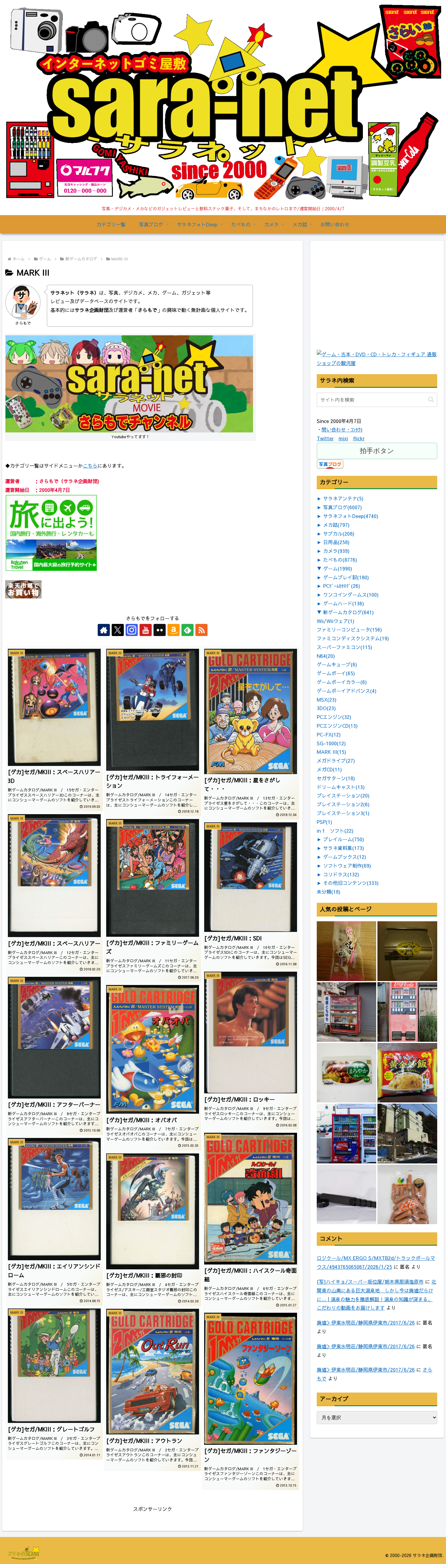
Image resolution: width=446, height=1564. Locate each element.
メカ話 (336, 524)
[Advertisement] (362, 309)
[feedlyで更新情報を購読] (187, 630)
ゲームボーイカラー (342, 682)
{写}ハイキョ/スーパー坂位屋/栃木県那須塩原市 (370, 1281)
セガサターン (336, 778)
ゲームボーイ (336, 673)
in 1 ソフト (335, 830)
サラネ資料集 (343, 848)
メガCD (329, 769)
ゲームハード (343, 603)
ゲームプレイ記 (346, 577)
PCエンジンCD (337, 725)
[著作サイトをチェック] (104, 630)
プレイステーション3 (343, 813)
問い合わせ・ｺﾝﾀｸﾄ (342, 429)
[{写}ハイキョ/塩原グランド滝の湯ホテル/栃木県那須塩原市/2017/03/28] (407, 1133)
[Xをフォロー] (118, 630)
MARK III (331, 751)
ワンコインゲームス (351, 594)
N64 (326, 655)
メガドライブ (336, 760)
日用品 (336, 542)
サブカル (338, 533)
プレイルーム (343, 839)
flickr (359, 438)
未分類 (328, 891)
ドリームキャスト (341, 787)
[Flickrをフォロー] (160, 630)
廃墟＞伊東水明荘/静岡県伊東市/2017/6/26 (366, 1322)
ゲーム (337, 568)
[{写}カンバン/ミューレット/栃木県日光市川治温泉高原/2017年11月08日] (407, 951)
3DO (326, 708)
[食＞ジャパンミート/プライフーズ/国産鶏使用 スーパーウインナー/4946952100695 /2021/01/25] (407, 1194)
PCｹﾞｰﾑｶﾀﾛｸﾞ (341, 585)
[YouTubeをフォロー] (146, 630)
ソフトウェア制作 (347, 865)
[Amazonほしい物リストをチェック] (173, 630)
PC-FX (329, 734)
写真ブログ (342, 507)
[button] (431, 399)
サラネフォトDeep (350, 516)
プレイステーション (343, 795)
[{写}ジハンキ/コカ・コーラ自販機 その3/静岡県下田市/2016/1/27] (346, 1133)
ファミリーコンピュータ (349, 629)
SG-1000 (331, 743)
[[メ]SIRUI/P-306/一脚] (346, 1194)
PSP (324, 821)
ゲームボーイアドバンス (347, 690)
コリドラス (341, 874)
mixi (343, 438)
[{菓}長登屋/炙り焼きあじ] (346, 951)
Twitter (325, 438)
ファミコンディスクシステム (353, 638)
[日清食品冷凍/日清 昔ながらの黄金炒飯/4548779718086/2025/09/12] (407, 1072)
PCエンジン (334, 716)
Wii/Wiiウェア (335, 621)
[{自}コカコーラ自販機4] (346, 1012)
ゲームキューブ (337, 664)
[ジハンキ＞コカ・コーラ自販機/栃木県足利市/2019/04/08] (407, 1012)
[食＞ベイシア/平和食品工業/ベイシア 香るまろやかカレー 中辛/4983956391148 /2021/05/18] (346, 1072)
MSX (326, 699)
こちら (90, 465)
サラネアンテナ (343, 498)
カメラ (336, 550)
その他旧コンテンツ (351, 882)
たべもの (340, 559)
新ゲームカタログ (348, 612)
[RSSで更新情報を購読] (201, 630)
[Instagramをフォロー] (132, 630)
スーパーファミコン (344, 647)
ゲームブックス (344, 856)
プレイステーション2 (343, 804)
